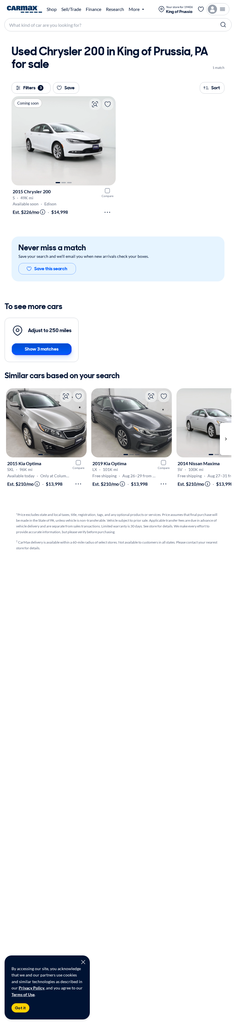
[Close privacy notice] (83, 962)
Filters (32, 88)
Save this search (50, 269)
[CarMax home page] (24, 9)
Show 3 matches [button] (41, 349)
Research (115, 9)
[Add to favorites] (107, 104)
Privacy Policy (31, 987)
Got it (20, 1007)
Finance (93, 9)
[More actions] (107, 212)
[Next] (108, 141)
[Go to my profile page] (218, 9)
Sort (215, 88)
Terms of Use (23, 994)
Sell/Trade (71, 9)
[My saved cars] (201, 9)
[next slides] (225, 439)
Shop (52, 9)
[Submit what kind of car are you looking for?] (223, 24)
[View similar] (95, 104)
